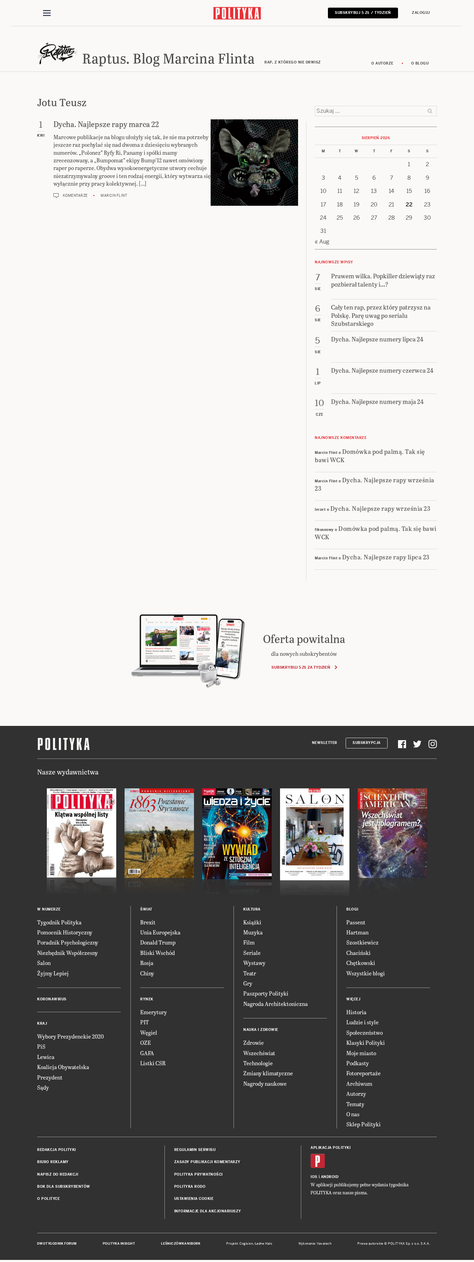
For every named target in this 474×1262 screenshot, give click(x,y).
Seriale (252, 953)
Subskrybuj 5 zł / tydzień (363, 12)
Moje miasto (361, 1053)
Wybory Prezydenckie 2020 (70, 1036)
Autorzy (356, 1094)
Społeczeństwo (364, 1032)
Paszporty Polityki (265, 993)
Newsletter (324, 742)
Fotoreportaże (363, 1073)
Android (330, 1177)
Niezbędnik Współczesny (67, 953)
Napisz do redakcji (57, 1174)
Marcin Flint (114, 195)
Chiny (147, 973)
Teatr (249, 973)
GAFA (147, 1053)
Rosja (146, 963)
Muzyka (253, 932)
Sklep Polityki (363, 1124)
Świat (146, 909)
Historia (356, 1012)
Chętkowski (360, 963)
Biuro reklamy (53, 1162)
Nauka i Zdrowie (260, 1029)
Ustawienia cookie (194, 1198)
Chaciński (358, 953)
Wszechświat (259, 1053)
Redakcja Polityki (56, 1149)
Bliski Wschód (157, 953)
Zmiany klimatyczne (268, 1073)
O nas (352, 1114)
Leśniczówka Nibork (180, 1244)
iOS (314, 1177)
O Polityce (48, 1198)
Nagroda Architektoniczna (275, 1004)
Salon (44, 963)
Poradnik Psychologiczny (67, 942)
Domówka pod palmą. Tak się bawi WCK (370, 455)
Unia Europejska (160, 932)
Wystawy (254, 963)
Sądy (43, 1087)
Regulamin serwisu (195, 1149)
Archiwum (359, 1083)
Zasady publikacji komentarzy (207, 1162)
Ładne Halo (263, 1244)
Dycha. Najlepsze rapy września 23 (374, 483)
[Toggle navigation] (47, 13)
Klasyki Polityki (365, 1043)
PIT (144, 1022)
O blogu (420, 63)
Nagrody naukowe (265, 1083)
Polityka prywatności (198, 1174)
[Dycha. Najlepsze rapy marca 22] (254, 162)
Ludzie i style (362, 1022)
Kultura (252, 909)
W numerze (49, 909)
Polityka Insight (119, 1244)
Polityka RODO (190, 1186)
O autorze (382, 63)
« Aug (322, 241)
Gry (247, 983)
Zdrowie (253, 1043)
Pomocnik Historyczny (64, 932)
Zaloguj (421, 12)
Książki (252, 922)
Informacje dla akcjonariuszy (207, 1211)
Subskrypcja (367, 742)
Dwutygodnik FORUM (57, 1244)
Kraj (42, 1023)
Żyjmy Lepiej (53, 973)
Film (249, 942)
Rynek (146, 999)
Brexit (147, 922)
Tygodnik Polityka (59, 922)
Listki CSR (153, 1063)
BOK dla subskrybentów (63, 1186)
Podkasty (357, 1063)
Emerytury (153, 1012)
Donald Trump (158, 942)
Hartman (357, 932)
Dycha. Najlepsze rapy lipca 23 (386, 556)
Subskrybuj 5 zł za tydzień (300, 667)
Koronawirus (52, 999)
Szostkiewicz (362, 942)
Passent (355, 922)
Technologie (258, 1063)
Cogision (246, 1244)
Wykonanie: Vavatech (315, 1244)
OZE (145, 1043)
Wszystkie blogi (365, 973)
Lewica (45, 1057)
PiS (41, 1046)
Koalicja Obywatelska (63, 1067)
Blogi (352, 909)
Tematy (355, 1104)
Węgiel (148, 1032)
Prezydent (49, 1077)
